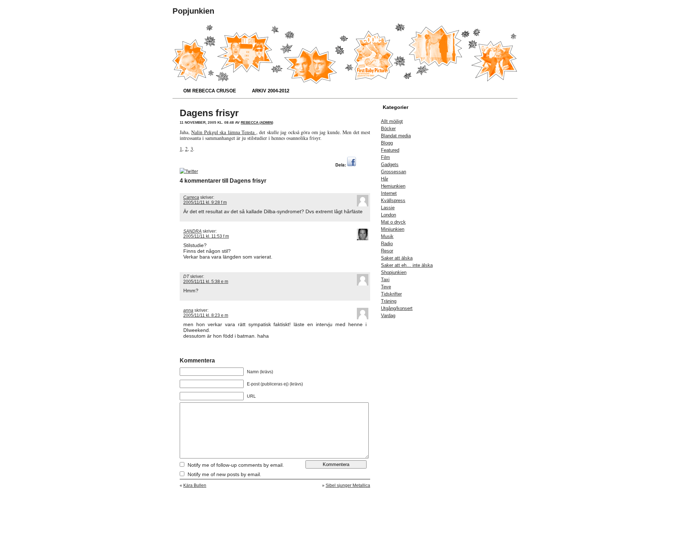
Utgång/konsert (397, 308)
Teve (386, 286)
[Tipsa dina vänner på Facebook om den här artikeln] (351, 164)
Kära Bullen (194, 485)
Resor (387, 251)
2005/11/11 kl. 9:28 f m (205, 202)
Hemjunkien (393, 186)
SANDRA (192, 231)
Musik (387, 236)
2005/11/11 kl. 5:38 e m (205, 281)
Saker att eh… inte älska (407, 265)
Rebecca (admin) (257, 122)
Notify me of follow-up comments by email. (236, 465)
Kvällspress (393, 200)
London (388, 215)
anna (188, 310)
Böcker (388, 128)
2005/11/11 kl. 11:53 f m (206, 236)
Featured (390, 150)
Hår (384, 179)
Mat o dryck (393, 222)
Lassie (388, 207)
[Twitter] (189, 171)
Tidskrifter (391, 294)
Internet (389, 193)
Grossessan (393, 171)
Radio (387, 243)
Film (385, 157)
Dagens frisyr (209, 113)
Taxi (385, 279)
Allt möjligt (392, 121)
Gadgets (390, 164)
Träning (388, 301)
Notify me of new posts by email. (224, 474)
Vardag (388, 315)
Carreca (191, 197)
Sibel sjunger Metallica (348, 485)
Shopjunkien (393, 272)
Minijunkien (392, 229)
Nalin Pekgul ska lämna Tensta (223, 132)
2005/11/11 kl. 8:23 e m (205, 315)
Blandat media (396, 135)
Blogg (387, 143)
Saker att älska (397, 258)
